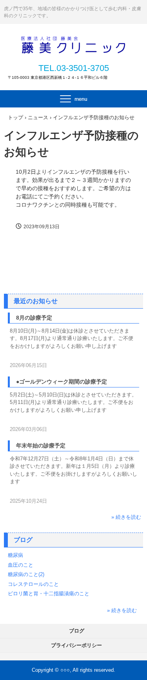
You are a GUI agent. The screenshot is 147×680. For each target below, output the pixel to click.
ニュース (38, 117)
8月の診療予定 (34, 318)
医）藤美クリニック (74, 44)
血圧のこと (20, 565)
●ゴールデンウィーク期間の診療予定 (61, 381)
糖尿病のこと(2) (26, 574)
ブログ (23, 539)
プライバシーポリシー (76, 645)
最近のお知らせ (36, 301)
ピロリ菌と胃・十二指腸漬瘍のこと (48, 593)
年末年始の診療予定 (40, 445)
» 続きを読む (126, 517)
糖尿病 (15, 555)
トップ (15, 117)
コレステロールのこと (33, 584)
